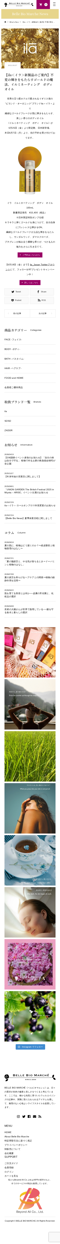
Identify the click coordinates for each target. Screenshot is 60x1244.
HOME (7, 1132)
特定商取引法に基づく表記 (18, 1140)
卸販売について (12, 1149)
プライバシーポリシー (15, 1145)
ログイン (9, 1172)
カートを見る (11, 1176)
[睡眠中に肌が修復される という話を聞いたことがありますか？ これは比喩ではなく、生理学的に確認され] (30, 912)
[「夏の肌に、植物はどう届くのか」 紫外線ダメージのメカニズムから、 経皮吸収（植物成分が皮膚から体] (30, 964)
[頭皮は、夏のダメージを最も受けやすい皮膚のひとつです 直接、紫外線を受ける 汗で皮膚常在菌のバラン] (30, 704)
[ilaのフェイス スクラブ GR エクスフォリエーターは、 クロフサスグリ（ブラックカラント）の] (30, 1016)
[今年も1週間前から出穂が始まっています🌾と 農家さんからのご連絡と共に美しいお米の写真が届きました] (30, 756)
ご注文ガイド (11, 1163)
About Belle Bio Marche (16, 1136)
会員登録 (9, 1167)
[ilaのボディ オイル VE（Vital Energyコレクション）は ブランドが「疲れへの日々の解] (30, 808)
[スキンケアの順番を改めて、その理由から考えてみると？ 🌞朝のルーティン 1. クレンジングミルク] (30, 652)
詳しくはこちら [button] (31, 282)
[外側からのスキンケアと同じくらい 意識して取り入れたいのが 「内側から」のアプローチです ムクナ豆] (30, 860)
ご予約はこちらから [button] (31, 255)
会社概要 (9, 1153)
